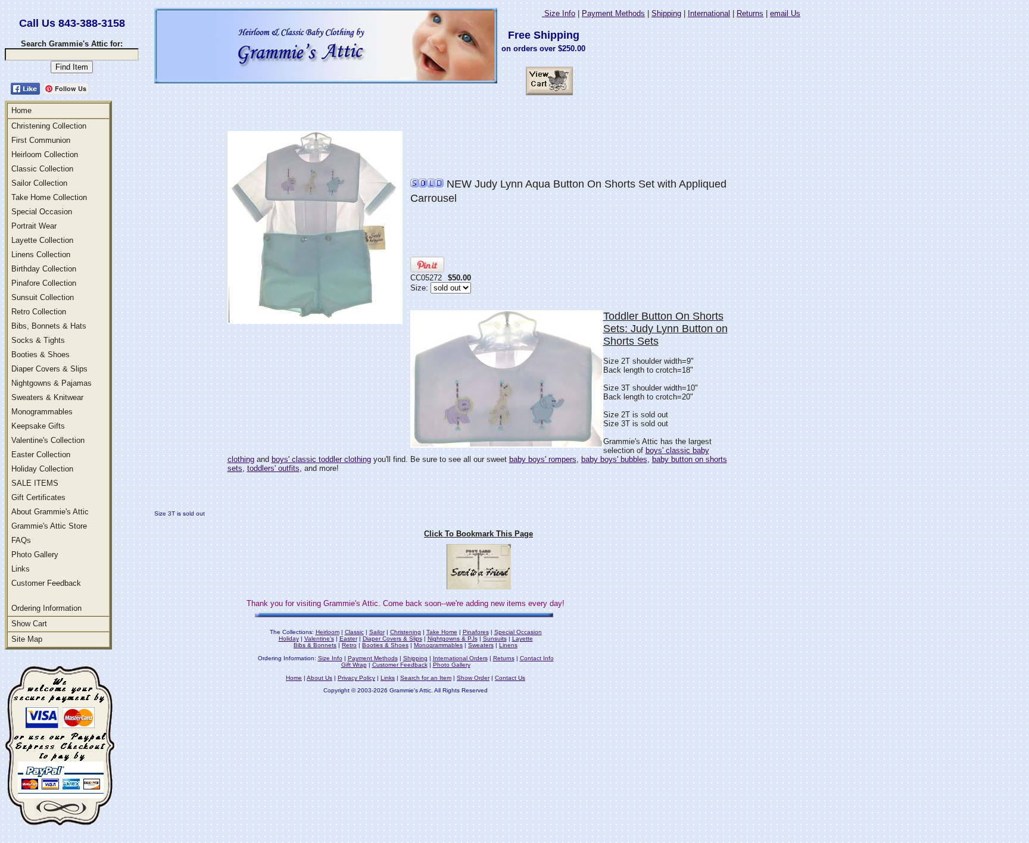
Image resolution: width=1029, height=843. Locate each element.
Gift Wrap (354, 664)
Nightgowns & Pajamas (51, 383)
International (709, 13)
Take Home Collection (49, 197)
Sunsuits (495, 638)
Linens (508, 645)
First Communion (40, 140)
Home (21, 110)
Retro (349, 645)
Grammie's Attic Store (49, 526)
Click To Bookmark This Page (478, 533)
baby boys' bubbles (614, 459)
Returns (750, 13)
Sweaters (481, 645)
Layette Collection (42, 240)
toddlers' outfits (273, 468)
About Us (319, 678)
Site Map (26, 639)
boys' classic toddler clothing (321, 459)
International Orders (460, 658)
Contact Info (537, 658)
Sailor (377, 632)
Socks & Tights (38, 340)
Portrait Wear (34, 225)
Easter (348, 638)
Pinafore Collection (43, 283)
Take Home (441, 632)
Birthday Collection (43, 268)
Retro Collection (38, 311)
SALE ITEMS (34, 483)
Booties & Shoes (40, 354)
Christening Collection (48, 125)
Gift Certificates (38, 497)
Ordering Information (46, 608)
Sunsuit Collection (42, 297)
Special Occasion (41, 211)
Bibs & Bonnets (315, 645)
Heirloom (327, 632)
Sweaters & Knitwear (47, 397)
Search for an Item (425, 678)
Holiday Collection (42, 468)
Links (20, 568)
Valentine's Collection (48, 440)
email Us (785, 13)
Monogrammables (42, 411)
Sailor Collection (39, 183)
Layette (522, 638)
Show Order (473, 678)
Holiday (289, 638)
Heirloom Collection (44, 154)
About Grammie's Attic (50, 511)
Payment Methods (613, 13)
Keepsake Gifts (38, 426)
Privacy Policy (356, 678)
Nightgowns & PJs (453, 638)
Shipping (666, 13)
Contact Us (510, 678)
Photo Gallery (34, 554)
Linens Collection (40, 254)
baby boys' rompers (542, 459)
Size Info (558, 13)
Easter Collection (40, 454)
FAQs (21, 540)
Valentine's (319, 638)
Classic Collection (42, 168)
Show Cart (29, 623)
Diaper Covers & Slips (49, 368)
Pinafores (476, 632)
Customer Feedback (46, 583)
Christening (405, 632)
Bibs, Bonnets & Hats (48, 325)
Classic (354, 632)
